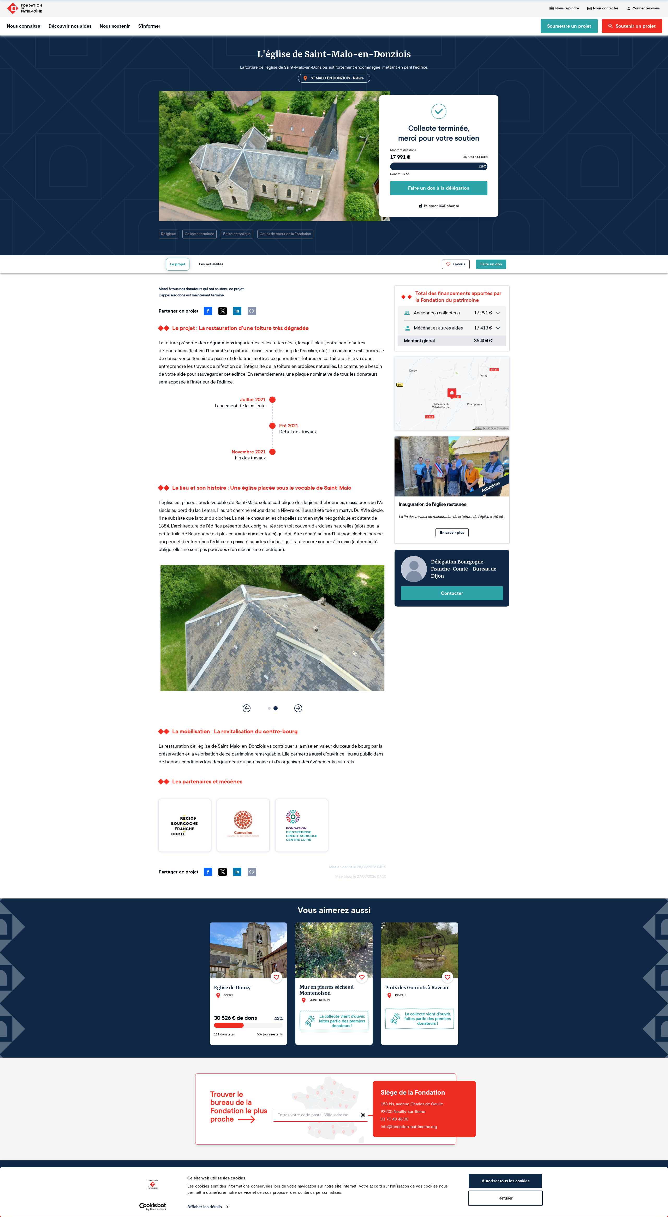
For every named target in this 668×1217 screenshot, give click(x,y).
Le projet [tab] (178, 264)
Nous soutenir (115, 26)
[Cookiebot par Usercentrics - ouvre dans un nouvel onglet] (153, 1207)
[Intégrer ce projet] (252, 311)
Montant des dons (403, 150)
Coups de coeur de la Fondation (285, 234)
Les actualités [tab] (211, 264)
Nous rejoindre (567, 8)
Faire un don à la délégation (438, 188)
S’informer (149, 26)
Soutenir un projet (636, 26)
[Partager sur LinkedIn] (237, 311)
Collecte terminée (199, 234)
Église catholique (237, 234)
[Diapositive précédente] (246, 708)
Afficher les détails (204, 1206)
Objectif (475, 157)
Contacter (452, 593)
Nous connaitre (23, 26)
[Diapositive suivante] (298, 708)
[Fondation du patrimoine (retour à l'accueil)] (24, 8)
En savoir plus (452, 532)
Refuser (505, 1198)
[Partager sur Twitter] (222, 311)
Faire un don (491, 264)
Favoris (459, 264)
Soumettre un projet (569, 26)
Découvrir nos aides (70, 26)
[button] (269, 708)
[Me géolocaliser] (363, 1115)
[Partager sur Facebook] (208, 311)
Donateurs (399, 174)
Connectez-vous (646, 8)
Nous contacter (605, 8)
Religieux (168, 234)
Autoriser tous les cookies (505, 1181)
